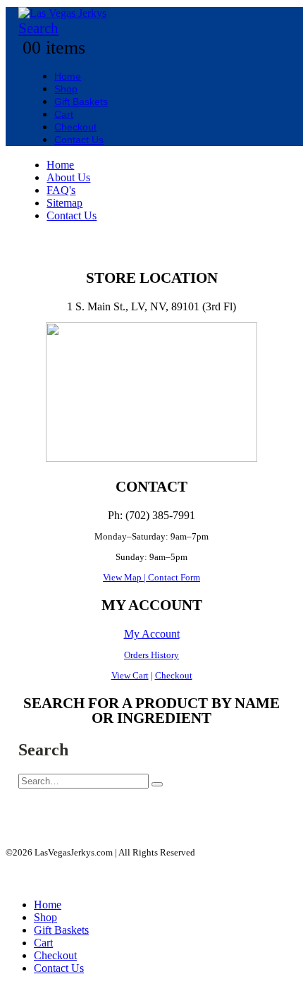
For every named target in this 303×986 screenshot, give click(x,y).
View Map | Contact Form (151, 577)
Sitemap (64, 203)
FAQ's (61, 190)
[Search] (157, 784)
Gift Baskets (81, 101)
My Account (152, 634)
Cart (63, 114)
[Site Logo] (62, 13)
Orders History (151, 655)
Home (67, 76)
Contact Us (79, 139)
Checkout (75, 127)
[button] (38, 28)
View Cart (130, 675)
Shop (66, 89)
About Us (68, 177)
